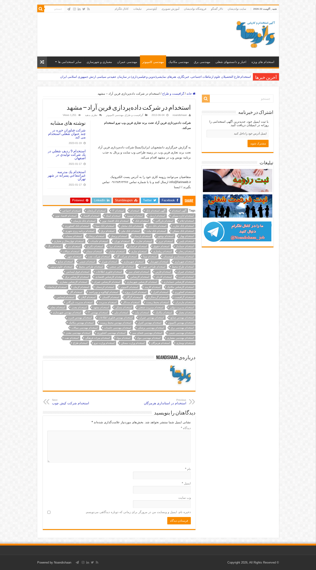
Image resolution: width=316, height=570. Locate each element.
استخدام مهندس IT (98, 312)
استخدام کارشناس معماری (73, 281)
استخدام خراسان (138, 246)
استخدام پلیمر (186, 241)
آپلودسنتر (151, 8)
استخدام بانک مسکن (183, 231)
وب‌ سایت (184, 497)
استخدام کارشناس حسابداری (179, 281)
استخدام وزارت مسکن (133, 343)
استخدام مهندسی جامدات (117, 327)
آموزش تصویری (170, 8)
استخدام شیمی (87, 261)
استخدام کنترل (160, 292)
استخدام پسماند (73, 236)
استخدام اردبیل (157, 215)
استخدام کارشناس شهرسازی (142, 281)
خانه (189, 93)
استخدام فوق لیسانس (77, 271)
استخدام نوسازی (185, 343)
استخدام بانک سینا (105, 225)
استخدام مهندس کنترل (149, 322)
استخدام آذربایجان (96, 210)
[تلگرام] (69, 9)
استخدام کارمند (153, 287)
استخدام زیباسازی (162, 251)
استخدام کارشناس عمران (107, 281)
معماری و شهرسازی (99, 62)
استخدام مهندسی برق (182, 327)
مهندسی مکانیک (178, 62)
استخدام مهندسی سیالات (84, 327)
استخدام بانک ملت (156, 231)
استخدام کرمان (81, 287)
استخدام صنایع (65, 261)
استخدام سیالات (71, 251)
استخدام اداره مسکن (183, 215)
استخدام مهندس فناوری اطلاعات (115, 317)
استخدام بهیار (187, 236)
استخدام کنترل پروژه (135, 292)
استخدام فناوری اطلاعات (109, 271)
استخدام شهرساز (159, 261)
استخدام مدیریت (108, 302)
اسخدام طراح (80, 343)
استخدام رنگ (54, 246)
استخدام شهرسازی (134, 261)
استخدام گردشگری (158, 297)
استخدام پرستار (119, 236)
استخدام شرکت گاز (126, 256)
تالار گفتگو (217, 8)
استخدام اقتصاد (91, 215)
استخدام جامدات (99, 241)
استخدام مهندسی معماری (180, 337)
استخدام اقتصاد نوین (66, 215)
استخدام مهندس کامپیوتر (181, 322)
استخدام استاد (113, 215)
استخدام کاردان (164, 276)
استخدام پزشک (96, 236)
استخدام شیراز (109, 261)
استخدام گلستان (110, 297)
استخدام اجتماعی (71, 210)
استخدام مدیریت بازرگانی (79, 302)
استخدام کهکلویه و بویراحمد (103, 292)
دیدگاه (186, 428)
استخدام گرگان (133, 297)
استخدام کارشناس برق (77, 276)
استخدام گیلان (88, 297)
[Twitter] (84, 9)
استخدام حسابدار (185, 246)
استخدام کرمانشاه (57, 287)
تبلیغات (137, 8)
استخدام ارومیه (135, 215)
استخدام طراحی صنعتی (121, 266)
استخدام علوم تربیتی (61, 266)
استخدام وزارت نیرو (104, 343)
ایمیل (186, 483)
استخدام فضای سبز (138, 271)
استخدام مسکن (123, 307)
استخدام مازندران (184, 302)
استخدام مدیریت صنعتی (150, 307)
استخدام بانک (142, 220)
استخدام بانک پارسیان (84, 220)
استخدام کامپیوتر (129, 287)
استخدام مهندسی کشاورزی (111, 332)
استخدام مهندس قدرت (80, 317)
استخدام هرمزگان (160, 343)
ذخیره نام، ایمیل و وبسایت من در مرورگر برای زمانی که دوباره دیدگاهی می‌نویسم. (138, 512)
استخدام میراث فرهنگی (97, 337)
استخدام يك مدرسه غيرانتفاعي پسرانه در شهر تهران (67, 175)
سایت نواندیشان (237, 8)
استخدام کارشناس (139, 276)
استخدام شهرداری (184, 261)
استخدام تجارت (144, 241)
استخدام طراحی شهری (153, 266)
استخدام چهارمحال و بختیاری (69, 241)
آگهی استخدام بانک (155, 210)
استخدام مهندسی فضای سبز (147, 332)
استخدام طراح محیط (183, 266)
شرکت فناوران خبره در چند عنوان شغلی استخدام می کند (67, 133)
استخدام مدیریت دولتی (182, 307)
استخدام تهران (122, 241)
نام (188, 469)
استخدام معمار (186, 312)
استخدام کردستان (105, 287)
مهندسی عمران (127, 62)
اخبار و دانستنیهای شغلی (230, 62)
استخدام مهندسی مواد (149, 337)
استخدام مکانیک (163, 312)
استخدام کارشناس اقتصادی (109, 276)
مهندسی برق (202, 62)
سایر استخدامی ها (69, 62)
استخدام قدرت (186, 276)
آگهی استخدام (179, 210)
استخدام (134, 210)
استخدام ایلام (187, 220)
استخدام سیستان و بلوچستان (178, 256)
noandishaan (180, 115)
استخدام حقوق (161, 246)
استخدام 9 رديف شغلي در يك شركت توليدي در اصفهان (67, 154)
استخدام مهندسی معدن (78, 332)
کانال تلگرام (122, 8)
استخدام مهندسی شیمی (181, 332)
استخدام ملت (142, 312)
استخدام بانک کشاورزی (77, 225)
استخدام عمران (185, 271)
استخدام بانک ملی (130, 231)
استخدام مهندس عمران (151, 317)
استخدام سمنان (94, 251)
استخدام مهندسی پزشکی (151, 327)
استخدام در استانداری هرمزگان (165, 402)
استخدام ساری (139, 251)
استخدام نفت (72, 337)
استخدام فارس (163, 271)
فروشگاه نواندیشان (195, 8)
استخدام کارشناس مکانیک (180, 287)
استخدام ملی (121, 312)
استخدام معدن (79, 307)
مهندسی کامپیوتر (153, 62)
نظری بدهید (91, 115)
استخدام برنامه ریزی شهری (79, 231)
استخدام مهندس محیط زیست (115, 322)
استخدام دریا (116, 246)
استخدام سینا (150, 256)
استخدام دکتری (95, 246)
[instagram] (74, 9)
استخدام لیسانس (65, 297)
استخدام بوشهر (165, 236)
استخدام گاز (76, 292)
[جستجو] (40, 8)
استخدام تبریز (165, 241)
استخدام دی (74, 246)
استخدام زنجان (186, 251)
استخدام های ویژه (262, 62)
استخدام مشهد (101, 307)
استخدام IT (118, 210)
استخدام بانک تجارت (183, 225)
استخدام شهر (74, 256)
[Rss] (88, 9)
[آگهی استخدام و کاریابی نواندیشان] (256, 33)
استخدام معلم (57, 307)
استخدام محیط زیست (157, 302)
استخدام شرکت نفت (99, 256)
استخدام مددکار (131, 302)
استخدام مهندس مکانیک (81, 322)
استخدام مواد (123, 337)
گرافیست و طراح (173, 93)
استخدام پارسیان (142, 236)
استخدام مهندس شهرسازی (67, 312)
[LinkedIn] (79, 9)
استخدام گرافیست (184, 297)
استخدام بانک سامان (131, 225)
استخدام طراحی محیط (91, 266)
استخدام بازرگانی (164, 220)
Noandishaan (62, 562)
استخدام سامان (116, 251)
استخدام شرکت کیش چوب (70, 402)
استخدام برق (108, 231)
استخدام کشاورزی (184, 292)
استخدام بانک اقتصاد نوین (115, 220)
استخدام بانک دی (157, 225)
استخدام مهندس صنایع (182, 317)
